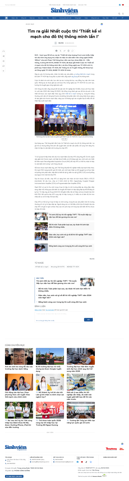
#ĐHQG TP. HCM (73, 267)
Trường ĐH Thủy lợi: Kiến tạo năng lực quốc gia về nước (81, 421)
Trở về (3, 71)
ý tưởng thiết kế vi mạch (82, 74)
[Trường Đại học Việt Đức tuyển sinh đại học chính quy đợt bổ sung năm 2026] (81, 356)
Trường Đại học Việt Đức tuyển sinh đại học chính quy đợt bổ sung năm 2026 (80, 368)
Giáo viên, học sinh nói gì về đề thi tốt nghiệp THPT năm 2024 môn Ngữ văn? (70, 235)
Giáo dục (32, 18)
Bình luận (3, 66)
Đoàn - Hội (15, 18)
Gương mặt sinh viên (65, 18)
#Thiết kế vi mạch (41, 267)
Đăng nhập (38, 310)
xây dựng (74, 76)
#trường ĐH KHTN (57, 267)
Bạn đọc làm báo (15, 476)
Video (86, 18)
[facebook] (120, 5)
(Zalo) (42, 459)
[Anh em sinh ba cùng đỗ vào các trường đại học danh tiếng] (19, 356)
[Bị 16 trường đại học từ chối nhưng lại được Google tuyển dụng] (50, 356)
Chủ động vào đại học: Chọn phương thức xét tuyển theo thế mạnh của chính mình (17, 394)
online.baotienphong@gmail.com (64, 462)
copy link (64, 51)
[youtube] (123, 5)
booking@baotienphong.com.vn (40, 462)
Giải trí (54, 18)
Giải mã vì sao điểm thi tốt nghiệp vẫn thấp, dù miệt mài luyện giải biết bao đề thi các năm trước (79, 395)
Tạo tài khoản (49, 310)
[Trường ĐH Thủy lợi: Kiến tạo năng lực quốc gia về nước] (81, 410)
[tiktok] (87, 462)
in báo (68, 51)
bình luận (72, 51)
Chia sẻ (3, 56)
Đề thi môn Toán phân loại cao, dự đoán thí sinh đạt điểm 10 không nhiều (69, 225)
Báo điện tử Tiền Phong (64, 11)
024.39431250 (11, 463)
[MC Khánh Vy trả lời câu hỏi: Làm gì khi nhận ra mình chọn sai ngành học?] (50, 382)
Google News (101, 24)
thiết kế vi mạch (70, 94)
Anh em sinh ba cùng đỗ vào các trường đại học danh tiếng (19, 367)
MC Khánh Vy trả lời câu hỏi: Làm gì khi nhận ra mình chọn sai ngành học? (50, 394)
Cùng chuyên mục (15, 345)
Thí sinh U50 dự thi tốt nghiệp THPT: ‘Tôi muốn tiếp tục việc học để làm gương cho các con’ (70, 215)
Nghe (3, 51)
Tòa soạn (8, 457)
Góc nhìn (40, 18)
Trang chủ (6, 18)
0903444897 (59, 459)
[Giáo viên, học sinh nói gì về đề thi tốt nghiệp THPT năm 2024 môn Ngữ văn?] (41, 236)
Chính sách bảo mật (110, 457)
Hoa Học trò (82, 5)
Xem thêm (122, 18)
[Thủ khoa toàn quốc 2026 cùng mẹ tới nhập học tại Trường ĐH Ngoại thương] (50, 410)
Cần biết (114, 18)
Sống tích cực (95, 18)
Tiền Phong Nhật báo (69, 5)
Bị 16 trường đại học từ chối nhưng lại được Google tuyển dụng (48, 368)
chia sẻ (56, 51)
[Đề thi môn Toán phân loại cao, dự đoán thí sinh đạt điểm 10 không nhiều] (41, 226)
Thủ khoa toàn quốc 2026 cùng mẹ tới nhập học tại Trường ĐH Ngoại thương (48, 422)
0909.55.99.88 (36, 459)
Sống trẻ (23, 18)
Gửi (88, 319)
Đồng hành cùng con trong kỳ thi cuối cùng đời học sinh (70, 246)
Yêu (48, 18)
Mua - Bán (106, 18)
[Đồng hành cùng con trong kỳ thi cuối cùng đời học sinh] (41, 248)
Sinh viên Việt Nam (16, 448)
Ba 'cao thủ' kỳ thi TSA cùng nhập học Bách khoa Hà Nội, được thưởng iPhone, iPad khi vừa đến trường (18, 423)
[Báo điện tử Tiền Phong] (111, 449)
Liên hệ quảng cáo (36, 457)
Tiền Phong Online (54, 5)
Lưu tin (3, 61)
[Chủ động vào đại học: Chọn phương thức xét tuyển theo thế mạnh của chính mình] (19, 382)
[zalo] (92, 461)
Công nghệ (78, 18)
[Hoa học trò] (122, 449)
